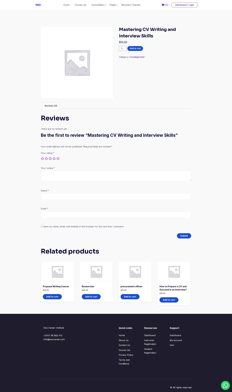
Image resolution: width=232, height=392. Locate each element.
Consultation (98, 4)
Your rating (47, 153)
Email (44, 208)
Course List (80, 4)
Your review (48, 168)
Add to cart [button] (52, 296)
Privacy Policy (126, 355)
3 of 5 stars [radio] (50, 158)
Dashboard (149, 335)
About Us (123, 340)
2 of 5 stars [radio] (46, 158)
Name (45, 190)
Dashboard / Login (184, 4)
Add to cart (135, 48)
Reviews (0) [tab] (51, 105)
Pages (113, 4)
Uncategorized (136, 57)
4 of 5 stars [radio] (54, 158)
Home (66, 4)
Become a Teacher (131, 4)
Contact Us (124, 345)
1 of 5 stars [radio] (42, 158)
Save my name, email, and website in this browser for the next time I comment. (83, 226)
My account (176, 340)
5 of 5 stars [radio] (58, 158)
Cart (172, 345)
